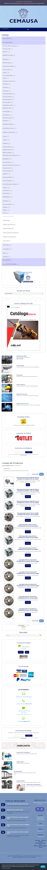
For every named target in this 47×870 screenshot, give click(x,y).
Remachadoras (7, 196)
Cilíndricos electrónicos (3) (9, 224)
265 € (28, 484)
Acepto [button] (42, 866)
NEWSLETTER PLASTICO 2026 (15, 810)
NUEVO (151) (7, 468)
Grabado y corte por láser (9, 132)
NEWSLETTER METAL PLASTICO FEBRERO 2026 (18, 825)
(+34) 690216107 (40, 836)
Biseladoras (6, 59)
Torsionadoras (7, 245)
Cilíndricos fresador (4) (8, 228)
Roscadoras (6, 201)
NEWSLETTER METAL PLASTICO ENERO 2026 (17, 832)
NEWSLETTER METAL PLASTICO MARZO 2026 (18, 817)
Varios (5, 253)
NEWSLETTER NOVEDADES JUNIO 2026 (17, 804)
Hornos (5, 136)
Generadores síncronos (9, 128)
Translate (23, 629)
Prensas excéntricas (8, 177)
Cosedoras (6, 87)
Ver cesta (21, 652)
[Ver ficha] (9, 482)
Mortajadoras (7, 159)
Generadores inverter (9, 124)
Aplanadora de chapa (8, 55)
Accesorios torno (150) (8, 216)
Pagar (27, 652)
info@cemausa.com (40, 825)
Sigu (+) (41, 474)
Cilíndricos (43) (6, 220)
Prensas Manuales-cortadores (11, 184)
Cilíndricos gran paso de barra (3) (10, 232)
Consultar (28, 496)
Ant (28, 474)
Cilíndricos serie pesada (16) (9, 236)
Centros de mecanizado (9, 66)
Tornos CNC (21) (6, 241)
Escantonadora (7, 111)
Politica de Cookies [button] (6, 868)
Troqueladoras (7, 249)
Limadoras (6, 143)
